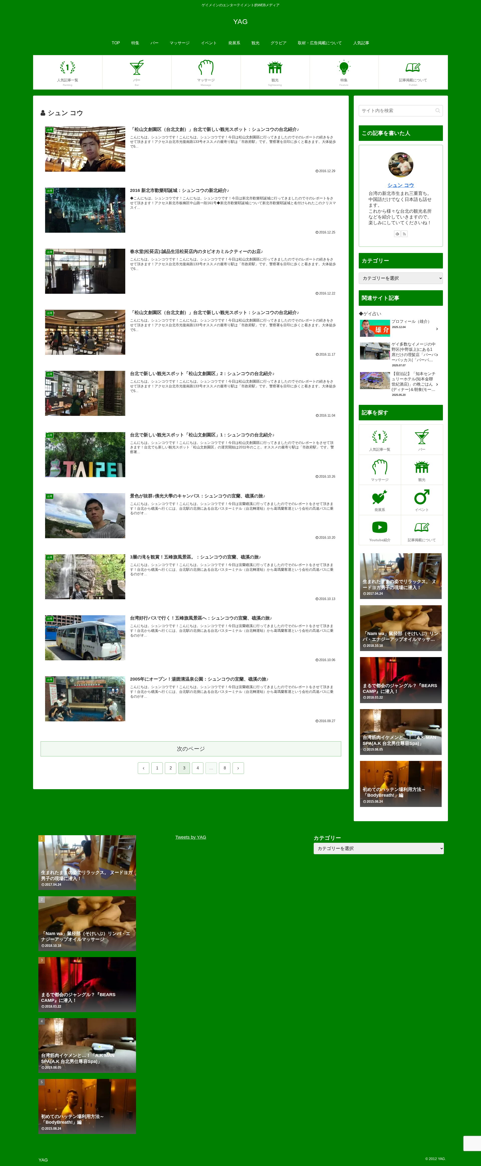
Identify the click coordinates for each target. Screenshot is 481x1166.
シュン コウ (401, 185)
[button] (437, 110)
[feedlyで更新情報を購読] (397, 233)
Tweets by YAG (190, 837)
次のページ (191, 749)
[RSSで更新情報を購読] (404, 233)
